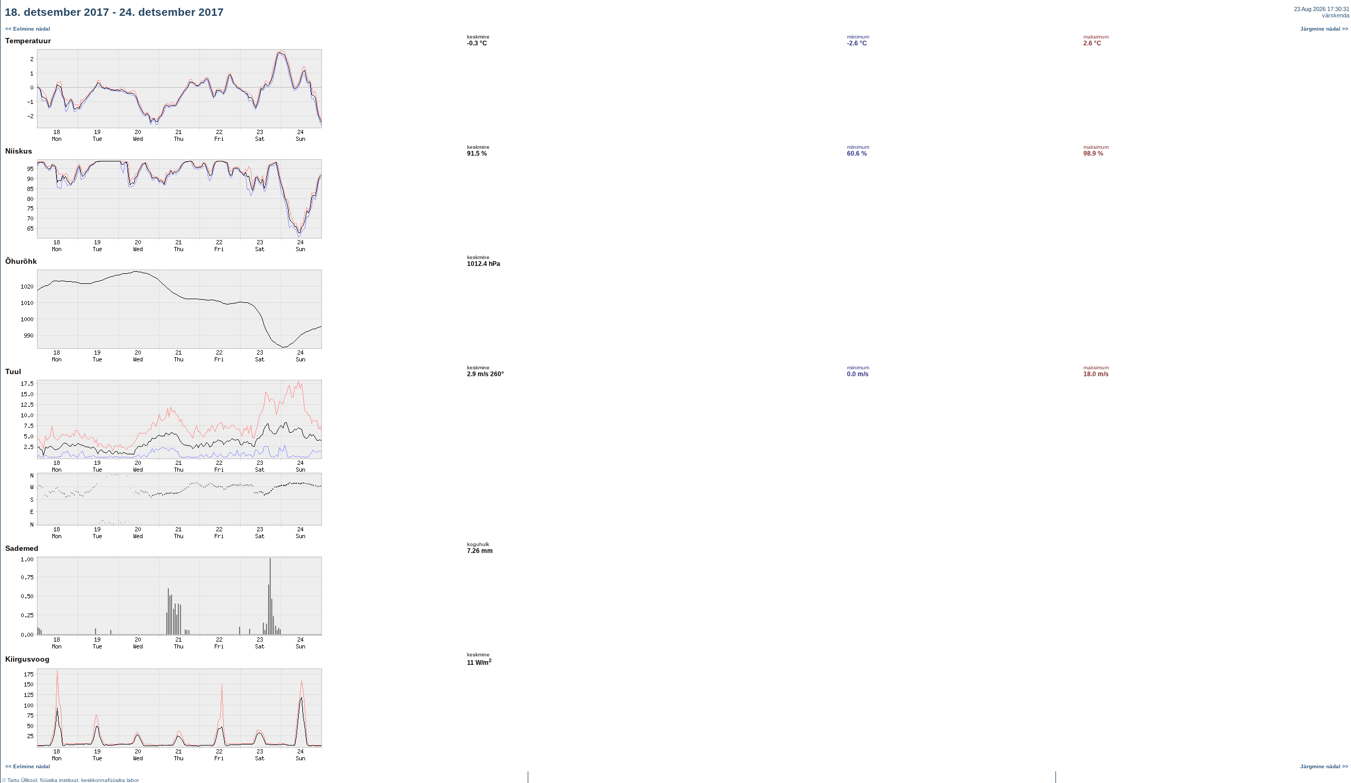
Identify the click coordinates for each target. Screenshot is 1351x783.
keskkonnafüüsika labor (110, 780)
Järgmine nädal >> (1324, 29)
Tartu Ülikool (22, 780)
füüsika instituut (59, 780)
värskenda (1335, 15)
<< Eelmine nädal (27, 29)
